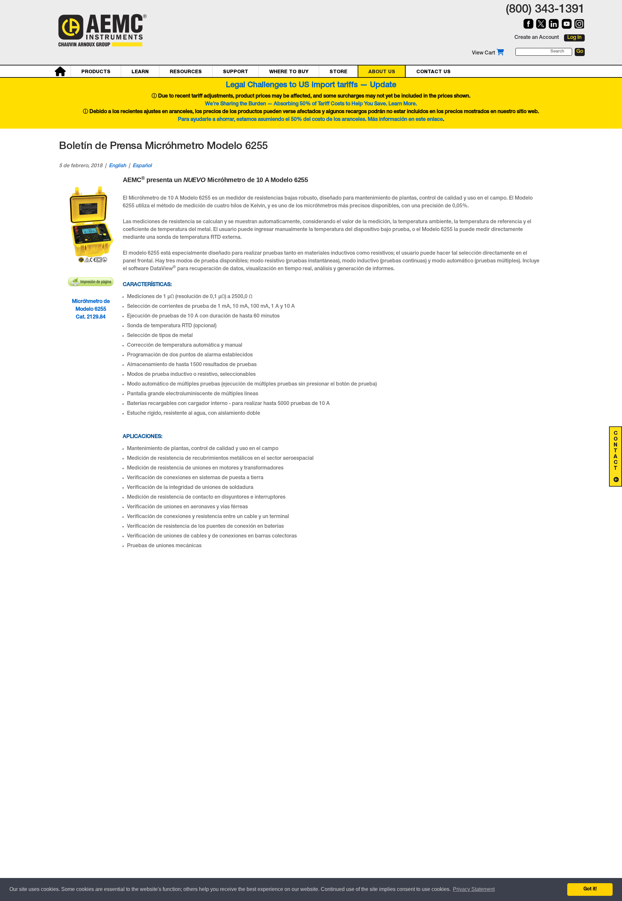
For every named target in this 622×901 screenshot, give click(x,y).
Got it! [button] (590, 889)
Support (235, 72)
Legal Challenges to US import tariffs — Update (311, 85)
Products (95, 72)
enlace (435, 119)
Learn (140, 72)
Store (338, 72)
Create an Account (536, 37)
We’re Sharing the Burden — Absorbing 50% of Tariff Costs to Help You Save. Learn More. (311, 104)
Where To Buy (288, 72)
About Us (381, 72)
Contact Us (433, 72)
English (117, 166)
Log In (574, 37)
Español (142, 166)
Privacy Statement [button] (474, 889)
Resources (186, 72)
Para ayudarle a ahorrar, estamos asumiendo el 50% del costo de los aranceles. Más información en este (302, 119)
